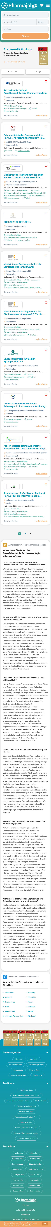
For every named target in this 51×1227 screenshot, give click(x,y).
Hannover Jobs (17, 1164)
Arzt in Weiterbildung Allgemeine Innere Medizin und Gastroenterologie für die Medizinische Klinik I (25, 447)
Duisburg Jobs (18, 1191)
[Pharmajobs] (18, 5)
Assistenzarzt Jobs (26, 1111)
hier (32, 1225)
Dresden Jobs (18, 1185)
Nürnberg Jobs (34, 1185)
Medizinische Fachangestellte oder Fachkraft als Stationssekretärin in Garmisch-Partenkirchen (23, 176)
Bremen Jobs (18, 1180)
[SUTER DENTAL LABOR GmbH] (13, 128)
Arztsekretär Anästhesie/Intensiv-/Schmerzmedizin (25, 91)
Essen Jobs (35, 1175)
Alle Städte (33, 1059)
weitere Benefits (12, 111)
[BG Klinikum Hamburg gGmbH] (13, 83)
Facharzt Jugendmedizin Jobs (26, 1117)
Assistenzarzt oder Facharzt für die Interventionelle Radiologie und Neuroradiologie (24, 494)
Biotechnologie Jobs (36, 1065)
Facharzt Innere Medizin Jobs (18, 1101)
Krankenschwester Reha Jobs (26, 1128)
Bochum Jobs (35, 1191)
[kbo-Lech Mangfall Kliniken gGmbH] (13, 168)
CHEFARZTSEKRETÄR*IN (17, 222)
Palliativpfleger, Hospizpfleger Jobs (26, 1095)
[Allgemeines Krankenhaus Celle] (13, 486)
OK (45, 1224)
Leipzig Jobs (34, 1180)
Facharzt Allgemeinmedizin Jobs (26, 1133)
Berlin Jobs (33, 1153)
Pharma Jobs (34, 1070)
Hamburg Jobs (17, 1158)
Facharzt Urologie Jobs (26, 1138)
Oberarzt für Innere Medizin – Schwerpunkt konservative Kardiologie (25, 405)
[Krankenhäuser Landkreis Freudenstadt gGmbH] (13, 439)
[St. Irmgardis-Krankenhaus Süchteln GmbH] (13, 396)
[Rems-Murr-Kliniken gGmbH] (13, 257)
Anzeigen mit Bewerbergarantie (26, 1219)
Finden (25, 36)
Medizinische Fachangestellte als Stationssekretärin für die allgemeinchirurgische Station (23, 313)
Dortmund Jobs (16, 1169)
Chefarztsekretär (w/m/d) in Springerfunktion (19, 360)
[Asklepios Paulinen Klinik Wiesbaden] (13, 352)
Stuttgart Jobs (19, 1175)
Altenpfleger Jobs (26, 1090)
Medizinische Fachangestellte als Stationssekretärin (22, 265)
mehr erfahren (41, 115)
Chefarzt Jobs (40, 1101)
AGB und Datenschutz (25, 1210)
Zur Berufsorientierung (15, 62)
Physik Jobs (37, 1075)
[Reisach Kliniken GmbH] (13, 215)
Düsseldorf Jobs (35, 1164)
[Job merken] (46, 84)
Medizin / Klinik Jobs (18, 1075)
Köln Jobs (19, 1153)
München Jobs (35, 1158)
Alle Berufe (19, 1059)
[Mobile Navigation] (47, 4)
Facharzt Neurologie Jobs (26, 1106)
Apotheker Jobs (26, 1122)
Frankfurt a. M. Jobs (35, 1169)
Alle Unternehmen (15, 1065)
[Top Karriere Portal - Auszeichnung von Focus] (26, 1038)
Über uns (25, 1205)
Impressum (25, 1214)
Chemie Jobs (18, 1070)
